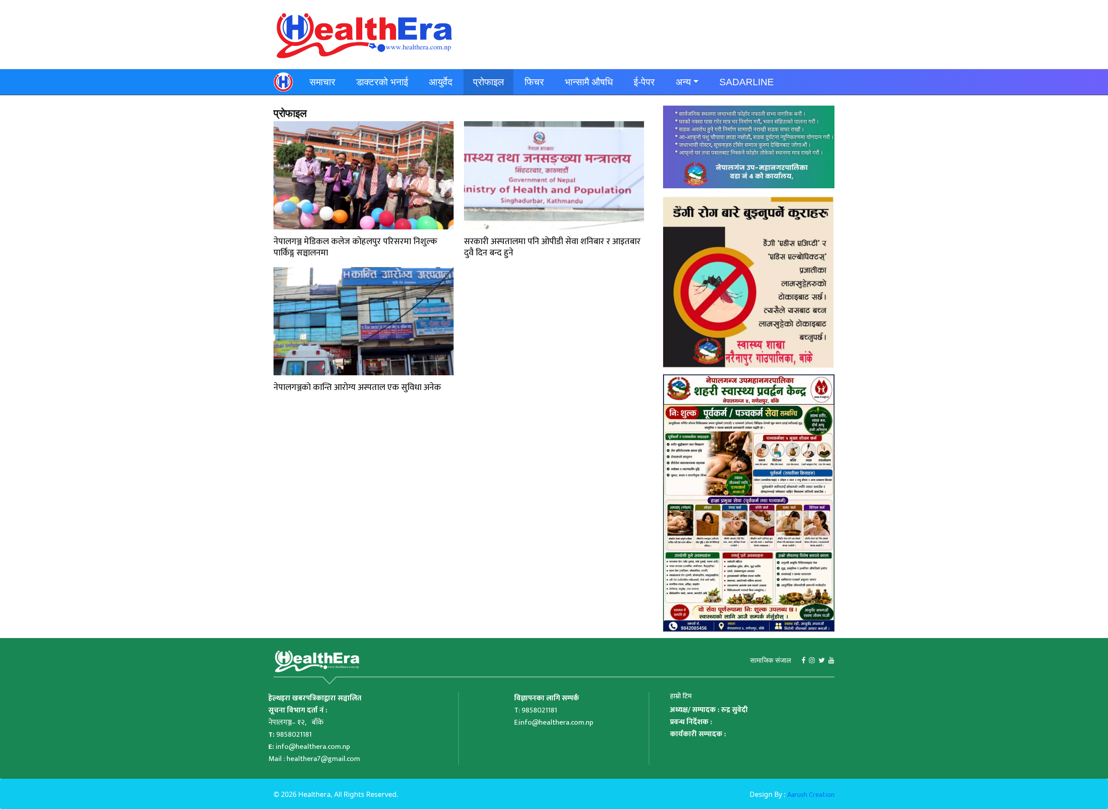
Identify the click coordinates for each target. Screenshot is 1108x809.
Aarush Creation (810, 795)
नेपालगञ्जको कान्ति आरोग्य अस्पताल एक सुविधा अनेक (357, 387)
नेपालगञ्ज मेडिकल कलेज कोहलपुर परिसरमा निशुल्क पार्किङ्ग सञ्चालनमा (356, 247)
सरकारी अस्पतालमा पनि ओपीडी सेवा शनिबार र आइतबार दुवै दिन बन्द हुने (552, 247)
